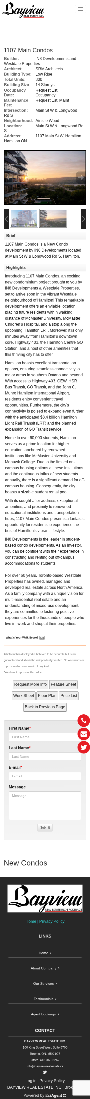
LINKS (45, 936)
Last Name (19, 748)
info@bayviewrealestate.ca (45, 1066)
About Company (43, 968)
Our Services (43, 983)
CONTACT (45, 1030)
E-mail (14, 767)
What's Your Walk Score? (22, 637)
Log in (31, 1081)
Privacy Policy (51, 921)
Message (17, 787)
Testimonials (43, 999)
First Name (19, 728)
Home (31, 921)
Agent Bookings (43, 1014)
